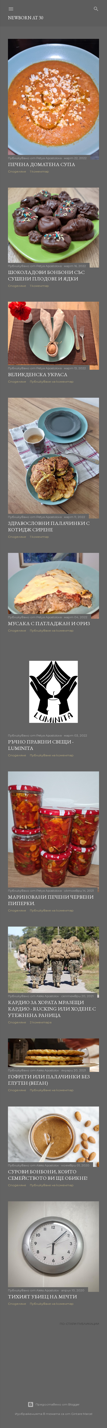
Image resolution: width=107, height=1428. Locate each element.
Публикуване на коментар (52, 381)
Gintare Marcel (81, 1414)
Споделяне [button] (17, 171)
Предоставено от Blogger (58, 1404)
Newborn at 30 (25, 18)
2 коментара (41, 1022)
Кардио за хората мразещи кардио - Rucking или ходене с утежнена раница (52, 1008)
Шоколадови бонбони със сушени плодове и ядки (46, 275)
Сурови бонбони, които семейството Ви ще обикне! (47, 1174)
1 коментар (39, 171)
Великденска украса (37, 374)
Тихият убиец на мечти (42, 1296)
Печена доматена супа (41, 164)
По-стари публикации (79, 1324)
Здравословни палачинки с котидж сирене (49, 526)
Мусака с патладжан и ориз (49, 623)
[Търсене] (96, 8)
